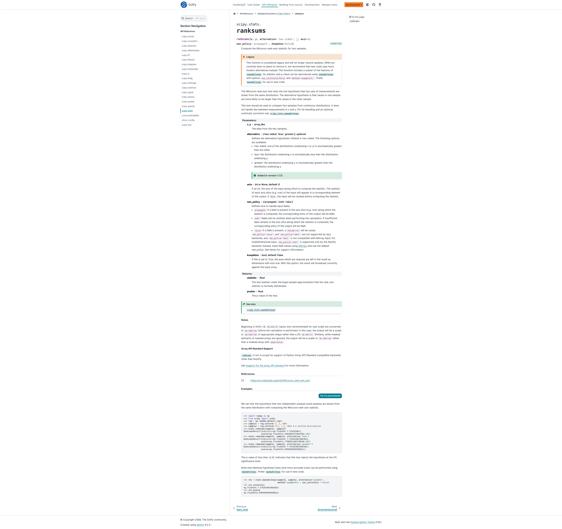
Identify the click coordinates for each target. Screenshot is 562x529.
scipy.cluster (188, 36)
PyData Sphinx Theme (362, 522)
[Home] (234, 13)
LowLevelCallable (190, 115)
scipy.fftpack (188, 59)
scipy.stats (187, 111)
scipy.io (185, 73)
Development (312, 4)
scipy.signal (187, 92)
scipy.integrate (189, 64)
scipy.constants (189, 41)
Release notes (329, 4)
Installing (238, 4)
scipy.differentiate (190, 50)
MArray (302, 245)
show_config (188, 120)
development (353, 4)
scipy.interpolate (190, 69)
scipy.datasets (189, 45)
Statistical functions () (274, 14)
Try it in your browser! (330, 396)
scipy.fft (186, 55)
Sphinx (200, 524)
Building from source (290, 4)
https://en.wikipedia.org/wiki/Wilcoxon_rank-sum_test (280, 380)
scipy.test (186, 125)
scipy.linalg (187, 78)
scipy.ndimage (189, 83)
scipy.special (188, 106)
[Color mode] (367, 4)
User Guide (253, 4)
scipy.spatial (188, 101)
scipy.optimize (189, 87)
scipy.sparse (188, 97)
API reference (269, 4)
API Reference (246, 14)
